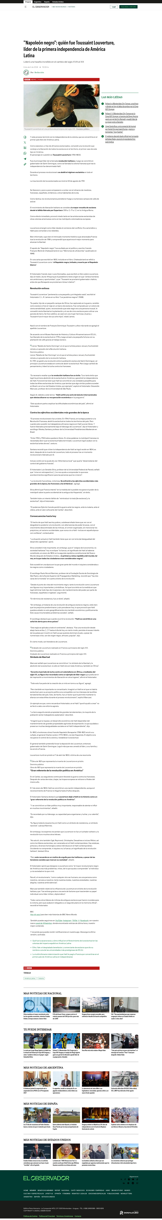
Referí (57, 1190)
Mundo (127, 1190)
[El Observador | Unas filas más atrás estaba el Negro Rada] (95, 1048)
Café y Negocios (78, 1190)
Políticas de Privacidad (47, 1216)
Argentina (37, 2)
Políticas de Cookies (31, 1216)
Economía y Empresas (95, 1190)
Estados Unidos (58, 2)
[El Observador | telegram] (133, 1183)
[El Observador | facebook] (125, 1179)
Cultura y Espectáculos (34, 1193)
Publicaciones (113, 1193)
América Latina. (30, 978)
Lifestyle (49, 1193)
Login (114, 7)
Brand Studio (117, 1190)
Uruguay (28, 2)
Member (33, 1190)
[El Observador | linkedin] (124, 1183)
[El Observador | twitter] (121, 1179)
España (47, 2)
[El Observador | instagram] (129, 1179)
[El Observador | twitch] (137, 1183)
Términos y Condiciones (64, 1216)
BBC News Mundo (59, 7)
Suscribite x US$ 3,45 (128, 7)
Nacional (65, 1190)
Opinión (58, 1193)
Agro (108, 1190)
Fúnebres (66, 1193)
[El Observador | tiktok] (137, 1179)
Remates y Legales (79, 1193)
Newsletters (126, 1193)
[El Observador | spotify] (128, 1183)
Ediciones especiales (97, 1193)
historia (41, 978)
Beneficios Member (45, 1190)
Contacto (78, 1216)
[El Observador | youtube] (133, 1179)
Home (26, 1190)
